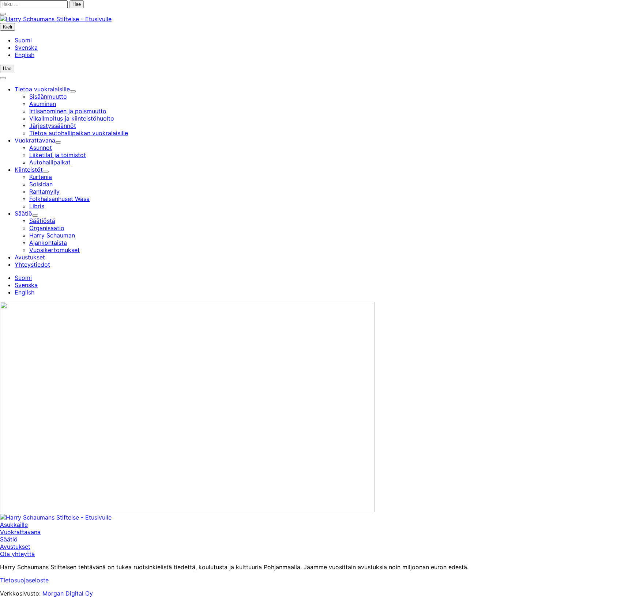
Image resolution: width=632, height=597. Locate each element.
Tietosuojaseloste (24, 580)
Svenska (26, 47)
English (24, 54)
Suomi (23, 40)
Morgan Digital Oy (67, 593)
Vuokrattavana (20, 532)
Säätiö (9, 539)
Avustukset (15, 546)
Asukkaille (14, 524)
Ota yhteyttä (17, 554)
